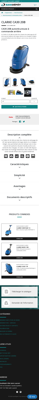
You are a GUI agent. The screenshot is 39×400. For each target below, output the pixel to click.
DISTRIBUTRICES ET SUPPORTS (9, 325)
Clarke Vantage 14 (23, 228)
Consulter (19, 238)
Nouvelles (3, 361)
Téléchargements (5, 364)
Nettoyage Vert (5, 353)
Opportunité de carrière (8, 356)
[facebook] (20, 121)
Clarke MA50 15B (22, 247)
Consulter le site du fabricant (23, 118)
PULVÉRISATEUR (4, 328)
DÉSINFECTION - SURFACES (8, 323)
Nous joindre (4, 358)
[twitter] (24, 121)
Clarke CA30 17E (22, 266)
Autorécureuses (18, 12)
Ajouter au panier (20, 106)
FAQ (1, 367)
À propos (3, 350)
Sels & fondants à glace (8, 334)
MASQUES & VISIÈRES (6, 331)
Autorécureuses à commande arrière (12, 15)
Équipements (8, 12)
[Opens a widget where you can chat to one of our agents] (32, 397)
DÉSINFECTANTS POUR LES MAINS (10, 320)
